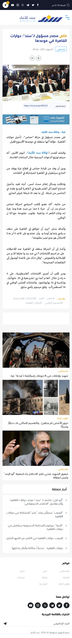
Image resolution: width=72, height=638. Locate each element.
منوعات (21, 577)
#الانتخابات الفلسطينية (24, 298)
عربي (44, 570)
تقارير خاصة (62, 417)
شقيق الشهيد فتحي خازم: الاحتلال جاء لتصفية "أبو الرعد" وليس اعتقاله (36, 475)
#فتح (41, 298)
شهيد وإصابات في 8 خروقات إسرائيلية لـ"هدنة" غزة (39, 375)
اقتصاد (65, 577)
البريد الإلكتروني (61, 623)
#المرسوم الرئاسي (54, 303)
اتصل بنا (43, 583)
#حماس (50, 298)
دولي (22, 570)
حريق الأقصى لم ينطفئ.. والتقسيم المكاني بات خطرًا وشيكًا (38, 424)
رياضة (44, 577)
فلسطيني (61, 49)
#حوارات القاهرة (34, 303)
